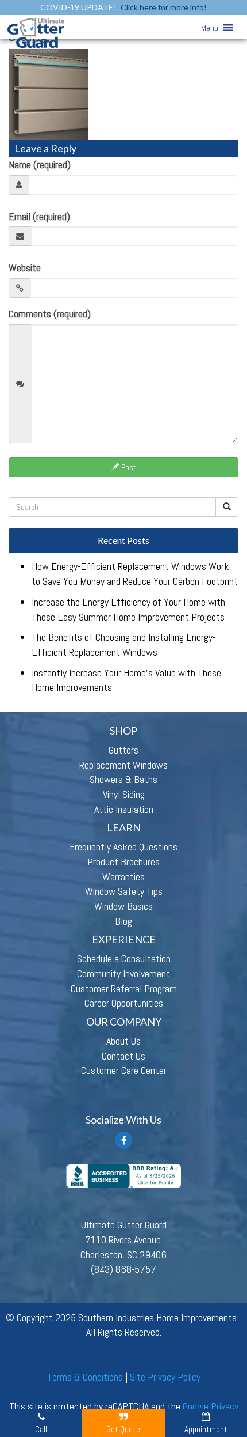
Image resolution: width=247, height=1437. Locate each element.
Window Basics (123, 906)
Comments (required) (50, 313)
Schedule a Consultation (124, 958)
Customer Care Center (124, 1070)
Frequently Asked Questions (123, 846)
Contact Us (123, 1055)
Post (127, 467)
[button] (209, 27)
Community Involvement (123, 973)
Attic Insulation (123, 809)
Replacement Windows (123, 765)
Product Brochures (123, 861)
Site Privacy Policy (165, 1376)
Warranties (123, 876)
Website (25, 267)
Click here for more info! (164, 7)
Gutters (123, 750)
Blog (123, 921)
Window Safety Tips (124, 891)
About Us (123, 1041)
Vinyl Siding (124, 794)
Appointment (205, 1429)
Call (41, 1429)
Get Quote (123, 1429)
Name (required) (40, 164)
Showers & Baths (123, 779)
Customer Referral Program (124, 988)
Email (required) (39, 216)
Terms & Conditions (85, 1376)
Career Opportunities (123, 1002)
